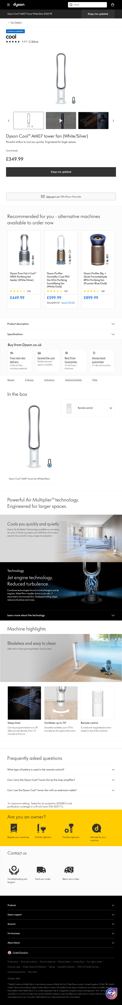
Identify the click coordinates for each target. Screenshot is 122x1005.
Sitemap (52, 967)
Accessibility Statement (66, 967)
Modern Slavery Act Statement (34, 967)
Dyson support (15, 914)
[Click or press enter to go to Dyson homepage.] (18, 6)
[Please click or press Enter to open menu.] (8, 5)
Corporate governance (16, 972)
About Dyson (14, 942)
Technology (49, 380)
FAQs (94, 380)
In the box (29, 380)
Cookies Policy (78, 962)
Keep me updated (98, 13)
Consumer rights (14, 967)
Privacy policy (13, 962)
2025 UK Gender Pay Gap (88, 967)
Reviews (10, 380)
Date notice (32, 972)
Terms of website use (47, 962)
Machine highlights (73, 380)
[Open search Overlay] (87, 4)
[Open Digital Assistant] (111, 993)
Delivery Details (64, 962)
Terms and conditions (29, 962)
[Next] (113, 120)
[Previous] (8, 120)
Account (11, 924)
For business (14, 933)
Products (12, 905)
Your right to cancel (94, 962)
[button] (61, 120)
